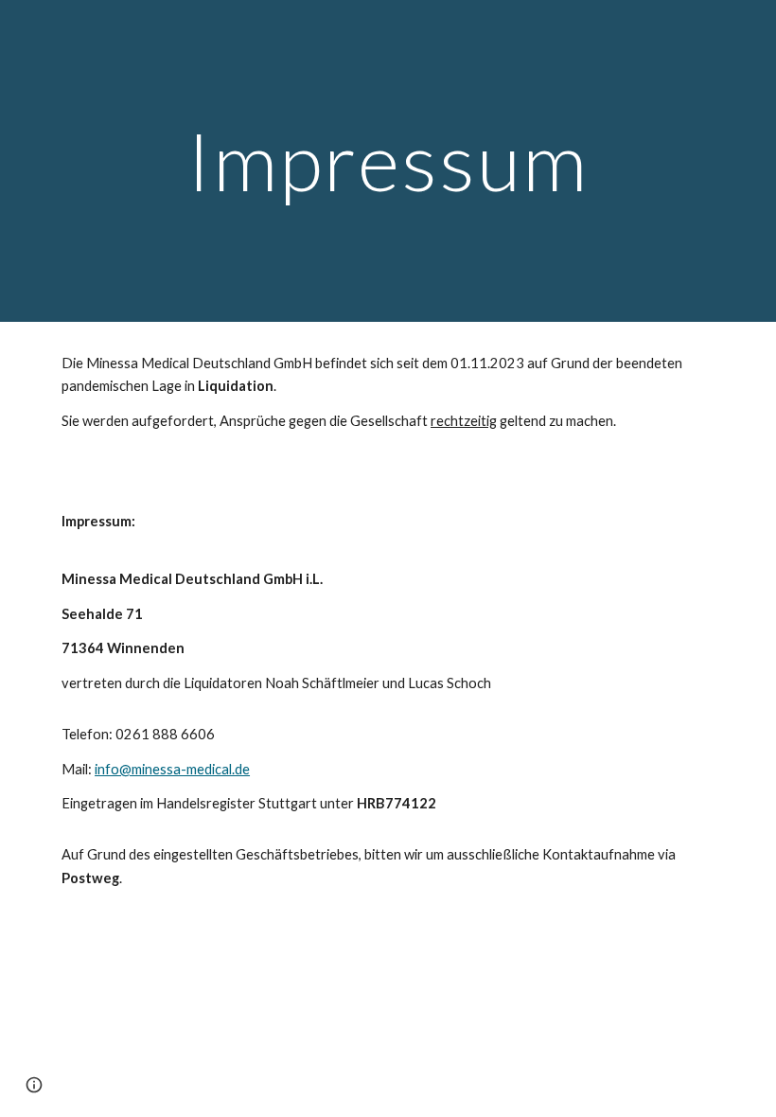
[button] (34, 1085)
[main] (388, 160)
